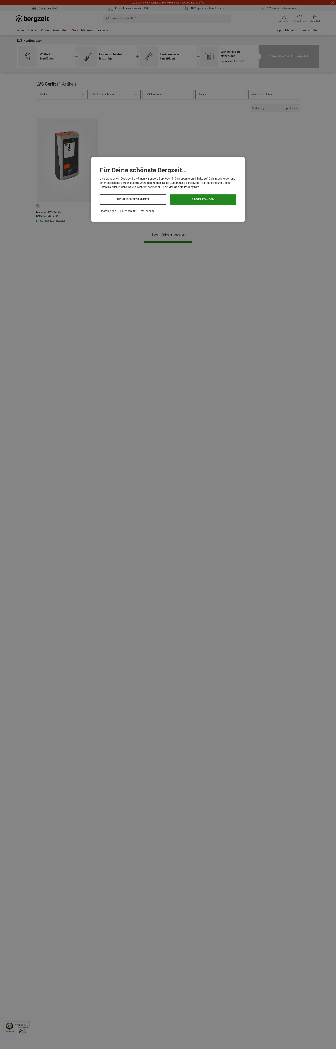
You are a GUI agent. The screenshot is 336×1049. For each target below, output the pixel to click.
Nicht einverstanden (133, 199)
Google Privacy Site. (187, 187)
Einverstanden (203, 199)
